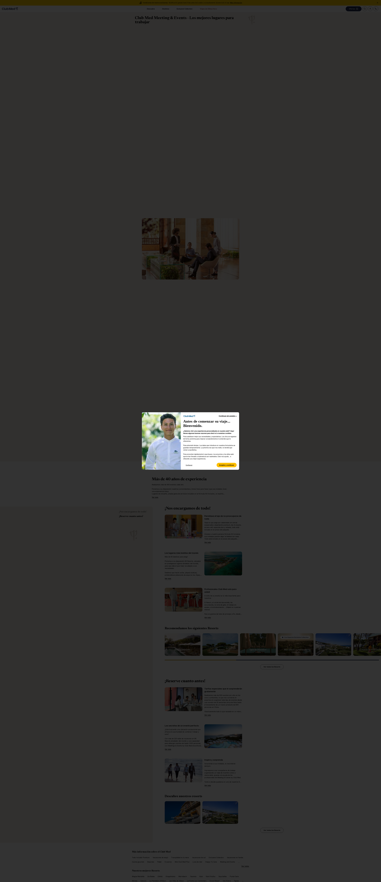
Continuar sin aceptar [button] (228, 416)
